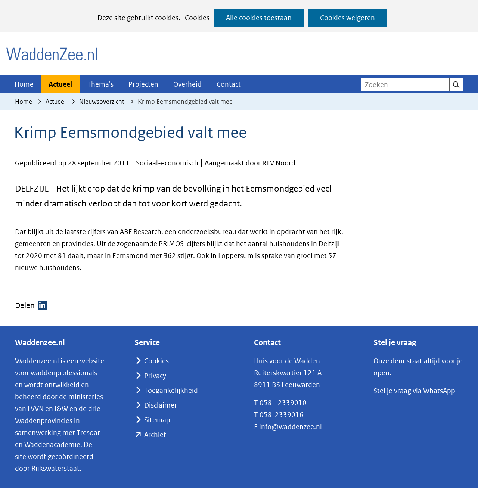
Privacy (155, 376)
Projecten (143, 84)
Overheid (187, 84)
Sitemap (157, 420)
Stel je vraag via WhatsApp (414, 390)
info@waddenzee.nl (290, 426)
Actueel (60, 84)
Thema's (100, 84)
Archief (155, 435)
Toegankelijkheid (171, 390)
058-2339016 (282, 414)
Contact (229, 84)
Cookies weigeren (347, 17)
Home (24, 84)
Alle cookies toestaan (259, 17)
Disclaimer (160, 405)
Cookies (197, 17)
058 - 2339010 (283, 402)
